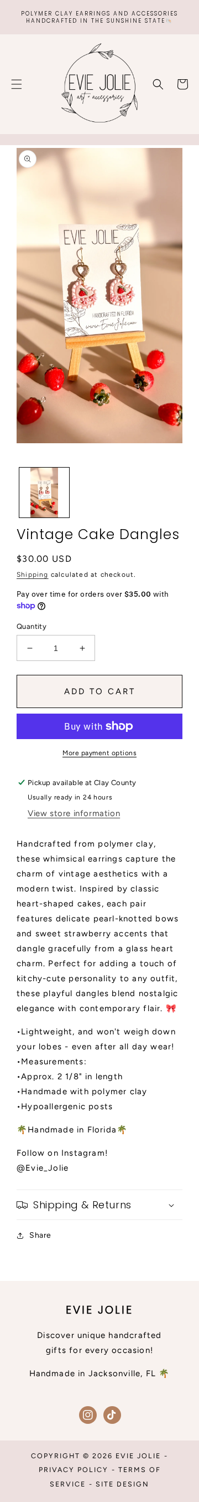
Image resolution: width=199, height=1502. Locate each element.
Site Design (122, 1484)
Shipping (33, 574)
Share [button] (40, 1235)
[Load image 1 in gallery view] (44, 492)
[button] (16, 84)
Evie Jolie (138, 1456)
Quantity (31, 626)
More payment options (99, 753)
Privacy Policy (73, 1469)
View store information (74, 813)
